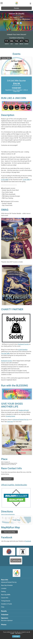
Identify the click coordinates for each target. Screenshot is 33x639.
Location (3, 588)
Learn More (18, 633)
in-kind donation (22, 349)
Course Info (4, 598)
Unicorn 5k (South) (16, 14)
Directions (27, 19)
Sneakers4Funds (23, 410)
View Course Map (9, 532)
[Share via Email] (18, 23)
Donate (16, 8)
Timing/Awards (5, 601)
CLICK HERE (4, 179)
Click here (10, 421)
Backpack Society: (6, 361)
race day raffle (5, 353)
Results (4, 611)
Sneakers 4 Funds (6, 604)
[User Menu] (30, 3)
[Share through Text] (21, 23)
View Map (16, 520)
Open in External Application (8, 514)
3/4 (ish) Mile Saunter (16, 80)
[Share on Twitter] (15, 23)
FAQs (2, 607)
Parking (3, 591)
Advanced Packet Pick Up (20, 419)
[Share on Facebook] (12, 23)
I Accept (16, 636)
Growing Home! (10, 416)
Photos (3, 625)
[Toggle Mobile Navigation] (1, 3)
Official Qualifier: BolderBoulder (14, 485)
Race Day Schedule (7, 585)
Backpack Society (23, 344)
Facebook (28, 541)
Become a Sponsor (7, 620)
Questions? (7, 479)
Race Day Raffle (5, 594)
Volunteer (4, 614)
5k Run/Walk (16, 61)
